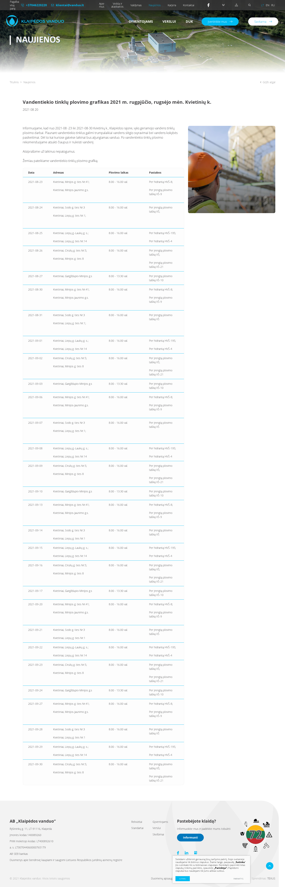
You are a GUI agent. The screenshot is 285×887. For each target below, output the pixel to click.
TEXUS (271, 878)
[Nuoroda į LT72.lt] (256, 851)
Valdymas (136, 5)
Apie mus (101, 5)
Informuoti (190, 837)
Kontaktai (188, 5)
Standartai (137, 828)
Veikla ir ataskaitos (117, 5)
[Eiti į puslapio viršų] (269, 866)
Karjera (172, 5)
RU (273, 5)
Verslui (169, 21)
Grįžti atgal (269, 82)
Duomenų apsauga (162, 878)
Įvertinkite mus (217, 21)
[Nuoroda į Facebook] (209, 5)
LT (262, 5)
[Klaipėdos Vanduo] (35, 21)
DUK (189, 21)
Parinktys (239, 878)
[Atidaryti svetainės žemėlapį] (236, 5)
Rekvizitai (136, 822)
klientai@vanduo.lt (70, 5)
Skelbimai (158, 834)
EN (267, 5)
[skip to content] (223, 5)
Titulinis (14, 82)
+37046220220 (36, 5)
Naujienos (155, 5)
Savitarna (260, 21)
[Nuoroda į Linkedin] (186, 852)
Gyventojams (141, 21)
